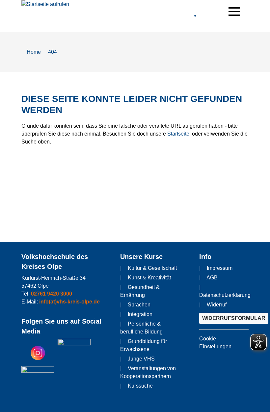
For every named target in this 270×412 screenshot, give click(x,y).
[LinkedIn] (37, 380)
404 (52, 52)
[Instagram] (37, 352)
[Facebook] (74, 352)
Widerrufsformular (233, 318)
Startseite (178, 134)
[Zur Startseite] (45, 4)
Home (33, 52)
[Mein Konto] (178, 13)
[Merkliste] (195, 13)
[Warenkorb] (212, 11)
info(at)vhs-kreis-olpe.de (69, 301)
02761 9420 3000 (51, 294)
